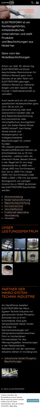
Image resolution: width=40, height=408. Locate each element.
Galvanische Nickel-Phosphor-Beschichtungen (20, 360)
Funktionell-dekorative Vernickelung (16, 214)
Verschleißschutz (13, 209)
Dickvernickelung (13, 196)
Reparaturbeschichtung (17, 202)
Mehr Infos (13, 406)
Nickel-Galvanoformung (17, 199)
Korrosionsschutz (13, 205)
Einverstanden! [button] (33, 400)
